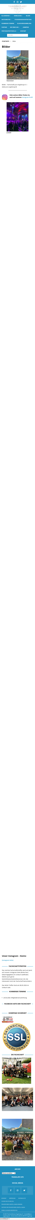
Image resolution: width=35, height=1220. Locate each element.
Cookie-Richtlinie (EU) (7, 1201)
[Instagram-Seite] (7, 960)
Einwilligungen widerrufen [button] (9, 1210)
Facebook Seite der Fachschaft (17, 1004)
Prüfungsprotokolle (9, 31)
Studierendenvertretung (23, 19)
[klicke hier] (24, 972)
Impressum (12, 1198)
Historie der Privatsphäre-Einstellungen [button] (13, 1207)
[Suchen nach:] (17, 35)
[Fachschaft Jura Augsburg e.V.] (17, 13)
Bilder (28, 16)
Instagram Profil (27, 97)
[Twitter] (21, 2)
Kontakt (23, 31)
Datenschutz (22, 1198)
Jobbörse (26, 27)
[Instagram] (17, 2)
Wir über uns (14, 27)
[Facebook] (14, 2)
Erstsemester (6, 19)
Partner (4, 27)
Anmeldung (18, 16)
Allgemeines (5, 16)
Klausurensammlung (24, 23)
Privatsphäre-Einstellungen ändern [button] (11, 1204)
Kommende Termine (8, 23)
